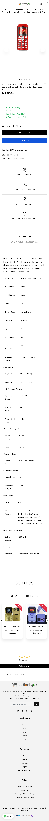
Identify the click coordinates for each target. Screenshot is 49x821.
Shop (24, 728)
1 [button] (19, 79)
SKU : (4, 155)
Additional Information (24, 242)
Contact (24, 739)
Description (24, 236)
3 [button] (24, 79)
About (24, 732)
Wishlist (24, 736)
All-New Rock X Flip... (37, 626)
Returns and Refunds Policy (25, 797)
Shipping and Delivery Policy (24, 794)
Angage (24, 759)
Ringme (24, 767)
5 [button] (29, 79)
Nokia (24, 756)
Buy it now (24, 140)
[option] (24, 37)
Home (4, 9)
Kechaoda (24, 763)
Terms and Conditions (24, 786)
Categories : (6, 158)
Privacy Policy (24, 790)
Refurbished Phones (24, 770)
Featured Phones (18, 158)
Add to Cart (24, 132)
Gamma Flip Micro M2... (12, 626)
